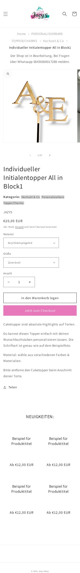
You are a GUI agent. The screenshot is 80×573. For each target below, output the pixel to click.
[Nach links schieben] (30, 155)
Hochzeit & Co (53, 41)
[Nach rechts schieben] (50, 155)
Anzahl (7, 273)
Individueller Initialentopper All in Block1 (40, 47)
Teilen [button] (12, 387)
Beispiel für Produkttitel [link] (21, 441)
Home (21, 34)
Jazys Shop (44, 571)
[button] (5, 14)
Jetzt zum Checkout (40, 310)
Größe (7, 254)
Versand (19, 226)
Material (8, 234)
